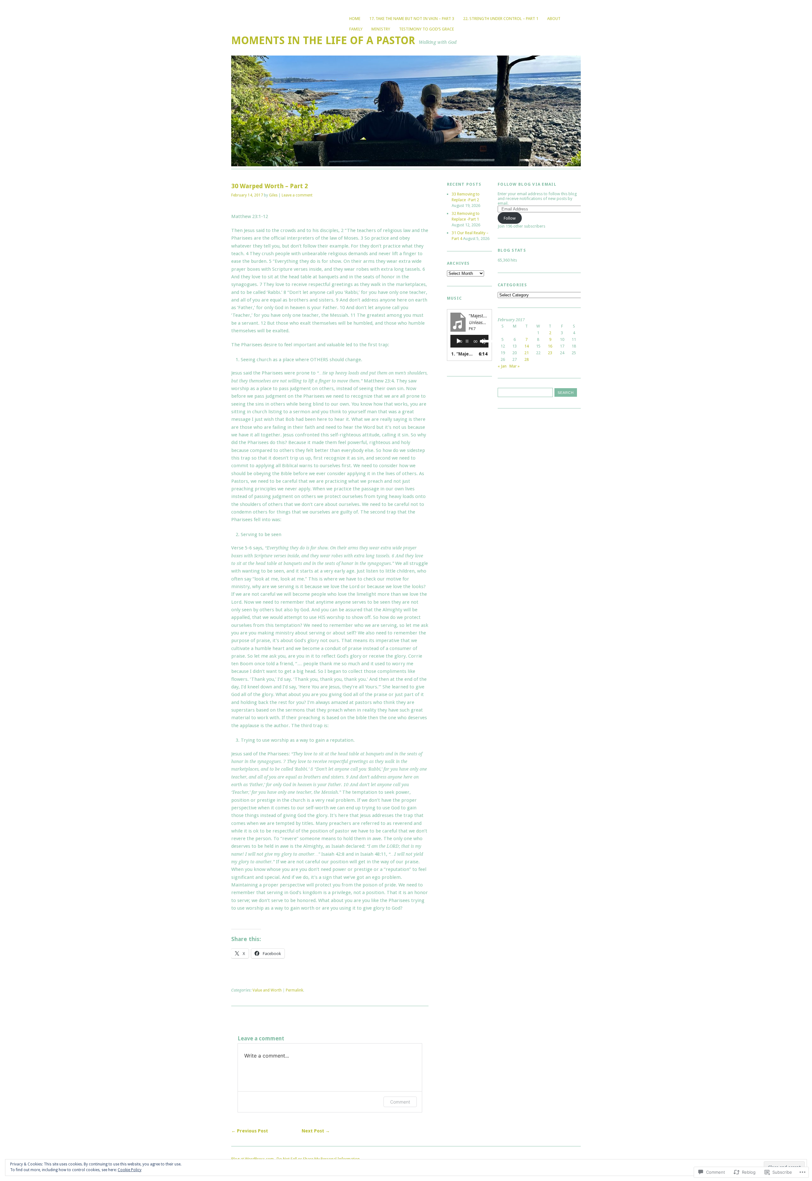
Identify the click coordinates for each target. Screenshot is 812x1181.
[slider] (483, 340)
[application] (469, 341)
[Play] (458, 341)
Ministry (380, 29)
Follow (510, 218)
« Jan (502, 366)
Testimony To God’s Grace (426, 29)
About (553, 18)
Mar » (514, 366)
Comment (400, 1102)
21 (526, 352)
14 (526, 346)
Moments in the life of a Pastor (323, 40)
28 (526, 359)
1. (463, 353)
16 (550, 346)
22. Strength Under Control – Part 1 (500, 18)
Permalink (294, 990)
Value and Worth (267, 990)
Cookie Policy (129, 1170)
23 (550, 352)
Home (354, 18)
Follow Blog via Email (527, 184)
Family (356, 29)
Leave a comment (297, 195)
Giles (273, 195)
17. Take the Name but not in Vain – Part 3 (411, 18)
